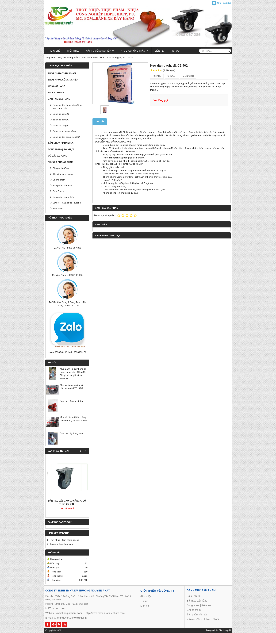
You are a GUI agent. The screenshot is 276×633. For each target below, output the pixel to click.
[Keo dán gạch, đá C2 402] (120, 83)
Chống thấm (59, 179)
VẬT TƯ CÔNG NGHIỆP (98, 51)
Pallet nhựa (56, 92)
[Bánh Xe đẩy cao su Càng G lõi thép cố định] (67, 477)
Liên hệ (159, 51)
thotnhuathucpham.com (61, 544)
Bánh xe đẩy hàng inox (71, 433)
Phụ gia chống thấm (133, 51)
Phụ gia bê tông (61, 168)
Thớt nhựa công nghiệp (63, 79)
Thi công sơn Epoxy (63, 174)
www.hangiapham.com (69, 613)
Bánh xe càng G (61, 119)
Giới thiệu (73, 51)
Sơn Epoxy (58, 191)
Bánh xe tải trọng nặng (64, 131)
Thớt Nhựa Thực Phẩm (62, 73)
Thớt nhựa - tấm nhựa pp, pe (64, 540)
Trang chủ (53, 51)
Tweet (172, 76)
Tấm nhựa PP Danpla (60, 143)
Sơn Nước (58, 208)
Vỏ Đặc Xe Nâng (57, 155)
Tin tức (175, 51)
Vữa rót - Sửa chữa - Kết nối (67, 202)
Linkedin (189, 76)
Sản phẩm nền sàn (62, 185)
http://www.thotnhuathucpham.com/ (105, 613)
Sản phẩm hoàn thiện (63, 197)
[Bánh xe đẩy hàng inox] (52, 443)
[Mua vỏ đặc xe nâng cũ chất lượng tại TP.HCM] (52, 395)
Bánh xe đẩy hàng (59, 99)
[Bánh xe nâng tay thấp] (52, 411)
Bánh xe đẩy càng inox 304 (66, 137)
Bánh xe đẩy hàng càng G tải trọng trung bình (67, 106)
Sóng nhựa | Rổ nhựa (61, 149)
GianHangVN (225, 630)
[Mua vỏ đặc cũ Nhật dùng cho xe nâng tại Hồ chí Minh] (52, 427)
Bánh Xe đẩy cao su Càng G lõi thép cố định (67, 502)
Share (157, 76)
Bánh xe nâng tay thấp (71, 401)
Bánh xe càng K (61, 125)
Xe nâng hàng (56, 86)
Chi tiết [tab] (99, 121)
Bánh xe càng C (61, 114)
